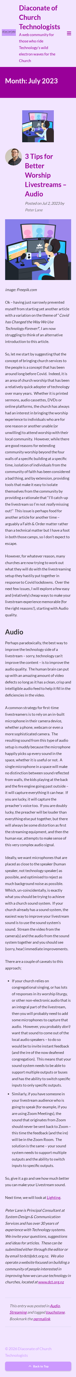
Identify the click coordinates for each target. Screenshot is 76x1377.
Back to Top (41, 1366)
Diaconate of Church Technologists (39, 17)
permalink (41, 1318)
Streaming (18, 1312)
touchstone (55, 1312)
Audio (55, 1305)
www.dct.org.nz (51, 1282)
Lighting (53, 1197)
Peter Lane (33, 209)
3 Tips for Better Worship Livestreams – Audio (45, 175)
